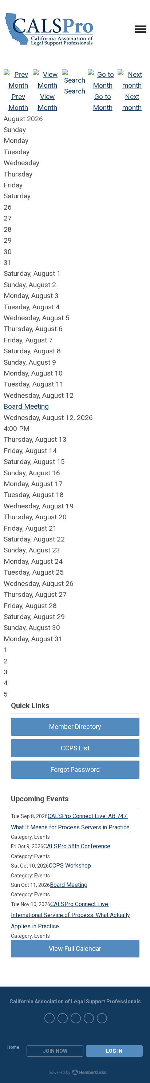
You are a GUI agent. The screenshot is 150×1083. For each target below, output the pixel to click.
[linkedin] (63, 1018)
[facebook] (89, 1018)
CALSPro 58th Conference (76, 846)
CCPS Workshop (70, 865)
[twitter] (76, 1018)
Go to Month (102, 102)
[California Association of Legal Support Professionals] (49, 29)
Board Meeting (26, 406)
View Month (47, 102)
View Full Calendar (75, 948)
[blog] (49, 1018)
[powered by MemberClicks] (75, 1073)
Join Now (55, 1051)
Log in (114, 1051)
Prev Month (18, 102)
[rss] (102, 1018)
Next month (132, 102)
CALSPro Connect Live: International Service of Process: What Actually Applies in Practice (70, 915)
